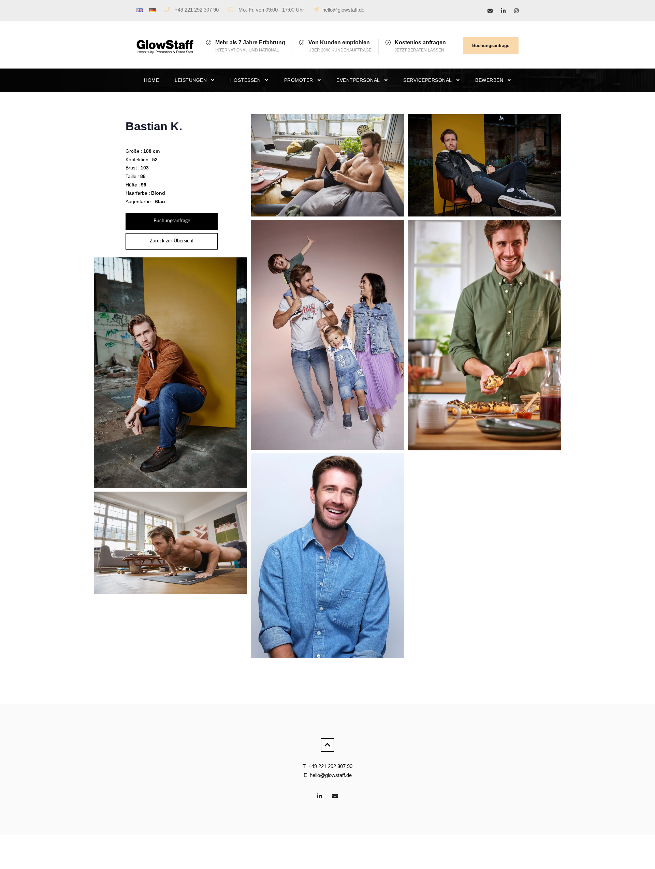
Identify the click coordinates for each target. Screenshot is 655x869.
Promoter (298, 80)
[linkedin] (503, 11)
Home (151, 80)
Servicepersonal (427, 80)
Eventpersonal (358, 80)
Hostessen (245, 80)
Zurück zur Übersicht (172, 241)
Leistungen (191, 80)
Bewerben (489, 80)
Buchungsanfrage (490, 45)
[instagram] (516, 11)
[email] (490, 11)
